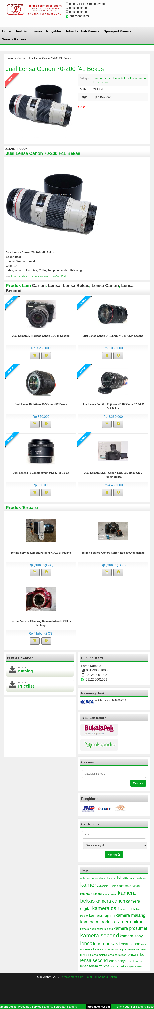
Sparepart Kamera (118, 31)
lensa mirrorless (117, 955)
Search (113, 854)
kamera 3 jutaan (90, 893)
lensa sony (116, 961)
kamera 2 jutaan (129, 885)
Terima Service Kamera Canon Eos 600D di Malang (113, 552)
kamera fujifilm (102, 915)
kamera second (99, 935)
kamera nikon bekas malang (96, 929)
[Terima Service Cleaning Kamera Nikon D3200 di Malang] (41, 598)
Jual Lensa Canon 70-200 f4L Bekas (55, 68)
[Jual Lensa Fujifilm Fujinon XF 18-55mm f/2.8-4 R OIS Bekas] (113, 382)
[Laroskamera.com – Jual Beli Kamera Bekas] (34, 9)
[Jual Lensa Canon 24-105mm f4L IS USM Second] (113, 313)
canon (95, 878)
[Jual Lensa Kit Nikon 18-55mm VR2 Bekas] (41, 382)
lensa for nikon (105, 949)
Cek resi (138, 783)
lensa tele (87, 966)
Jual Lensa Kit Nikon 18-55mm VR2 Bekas (41, 404)
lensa (13, 276)
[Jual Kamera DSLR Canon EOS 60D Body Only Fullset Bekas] (113, 450)
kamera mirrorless (97, 921)
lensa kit (85, 954)
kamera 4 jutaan (109, 894)
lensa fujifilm (120, 949)
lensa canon (138, 78)
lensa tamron (133, 961)
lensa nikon (137, 954)
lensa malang (99, 954)
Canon (21, 58)
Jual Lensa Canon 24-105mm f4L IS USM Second (113, 335)
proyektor (121, 966)
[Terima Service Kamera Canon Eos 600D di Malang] (113, 530)
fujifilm (125, 878)
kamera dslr (105, 908)
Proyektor (53, 31)
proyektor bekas (135, 966)
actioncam (85, 878)
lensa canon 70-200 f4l (55, 276)
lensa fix (90, 949)
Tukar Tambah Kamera (82, 31)
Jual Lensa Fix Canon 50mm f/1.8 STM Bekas (41, 472)
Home (6, 31)
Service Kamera (14, 39)
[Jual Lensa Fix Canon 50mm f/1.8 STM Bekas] (40, 450)
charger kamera (107, 878)
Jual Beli (21, 31)
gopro (132, 878)
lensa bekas (121, 78)
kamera (90, 884)
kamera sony (131, 936)
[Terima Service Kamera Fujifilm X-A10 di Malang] (41, 530)
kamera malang (130, 915)
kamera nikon (130, 921)
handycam (141, 878)
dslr (119, 877)
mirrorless (102, 966)
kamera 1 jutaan (109, 886)
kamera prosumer (130, 928)
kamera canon (110, 901)
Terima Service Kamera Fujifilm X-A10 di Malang (41, 552)
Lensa (37, 31)
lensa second (101, 82)
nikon (112, 966)
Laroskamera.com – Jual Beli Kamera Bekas (88, 976)
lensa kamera (137, 949)
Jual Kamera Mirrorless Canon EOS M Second (41, 335)
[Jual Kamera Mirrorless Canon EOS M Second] (41, 313)
